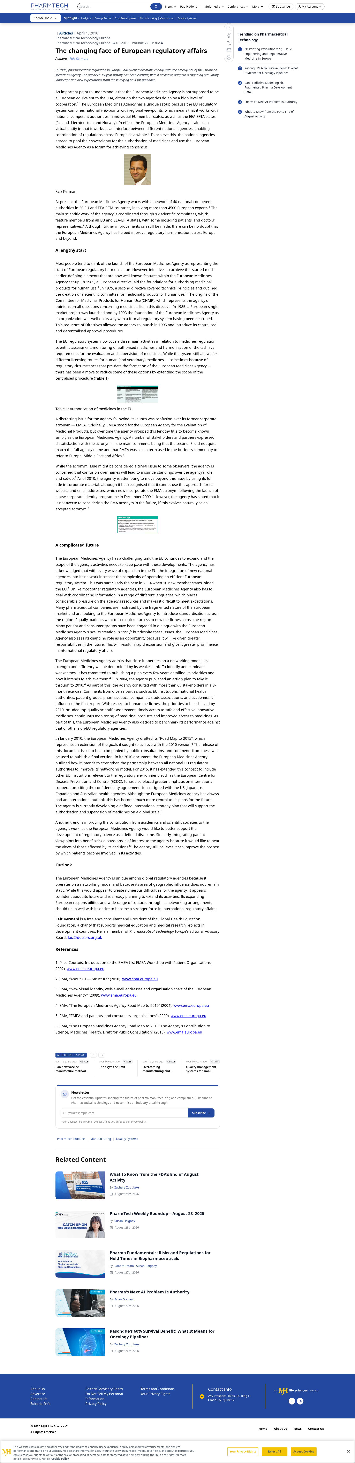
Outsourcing (167, 18)
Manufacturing (148, 18)
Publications (188, 6)
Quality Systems (187, 18)
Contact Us (38, 1398)
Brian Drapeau (124, 1299)
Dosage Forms (103, 18)
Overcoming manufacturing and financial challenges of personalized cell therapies (122, 1069)
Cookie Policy (60, 1459)
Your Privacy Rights (155, 1394)
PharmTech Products (71, 1139)
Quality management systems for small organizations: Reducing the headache (167, 1069)
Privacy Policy (95, 1403)
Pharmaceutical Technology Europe (83, 38)
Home (263, 1429)
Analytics (86, 18)
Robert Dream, (124, 1266)
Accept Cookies (303, 1451)
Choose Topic (43, 18)
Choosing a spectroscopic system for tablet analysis (209, 1069)
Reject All (274, 1451)
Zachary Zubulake (126, 1187)
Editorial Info (40, 1403)
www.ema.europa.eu (140, 978)
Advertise (37, 1394)
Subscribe (199, 1113)
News (298, 1429)
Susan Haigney (124, 1221)
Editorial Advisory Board (104, 1389)
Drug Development (125, 18)
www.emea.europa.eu (85, 968)
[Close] (348, 1451)
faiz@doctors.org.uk (85, 937)
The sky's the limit (76, 1067)
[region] (177, 1452)
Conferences (236, 6)
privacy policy (138, 1121)
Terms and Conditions (158, 1389)
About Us (37, 1389)
